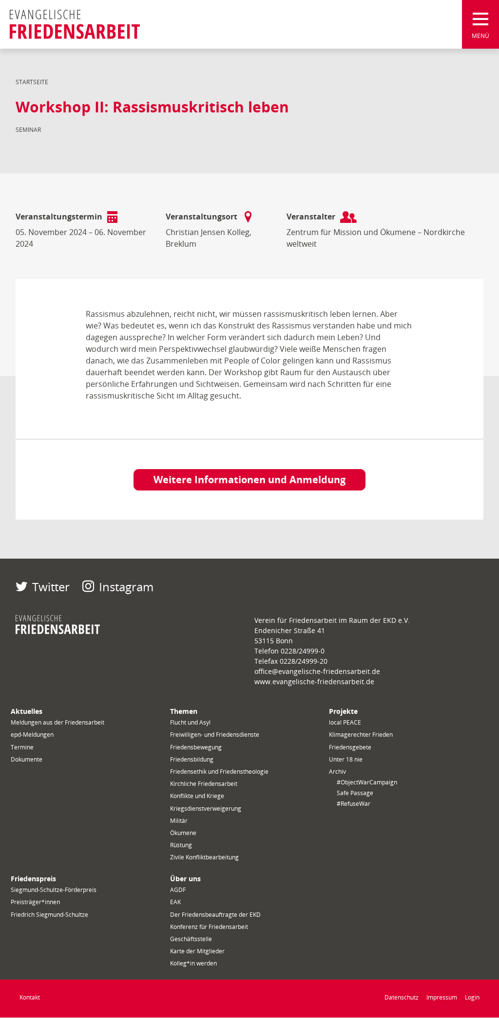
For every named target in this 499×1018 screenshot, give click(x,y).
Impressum (441, 997)
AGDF (178, 890)
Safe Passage (355, 793)
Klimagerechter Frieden (361, 734)
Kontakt (29, 997)
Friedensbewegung (196, 747)
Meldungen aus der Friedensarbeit (57, 722)
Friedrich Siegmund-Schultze (49, 914)
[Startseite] (75, 24)
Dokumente (26, 759)
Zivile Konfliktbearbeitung (204, 857)
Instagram (126, 587)
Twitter (51, 587)
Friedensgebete (350, 747)
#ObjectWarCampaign (367, 782)
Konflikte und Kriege (197, 796)
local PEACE (345, 722)
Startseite (32, 82)
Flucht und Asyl (190, 722)
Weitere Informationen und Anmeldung (249, 479)
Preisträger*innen (35, 902)
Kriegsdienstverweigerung (205, 808)
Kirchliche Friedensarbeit (203, 784)
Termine (22, 747)
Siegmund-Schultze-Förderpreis (53, 890)
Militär (179, 821)
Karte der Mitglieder (197, 951)
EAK (175, 902)
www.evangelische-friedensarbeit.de (314, 681)
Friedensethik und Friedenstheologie (219, 771)
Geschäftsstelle (191, 939)
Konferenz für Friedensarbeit (209, 927)
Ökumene (183, 833)
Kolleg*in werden (193, 963)
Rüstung (181, 845)
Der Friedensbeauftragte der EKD (215, 914)
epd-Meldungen (32, 734)
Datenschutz (401, 997)
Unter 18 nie (346, 759)
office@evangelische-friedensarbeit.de (317, 671)
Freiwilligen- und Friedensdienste (214, 734)
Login (472, 997)
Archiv (337, 771)
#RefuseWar (353, 804)
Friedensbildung (191, 759)
